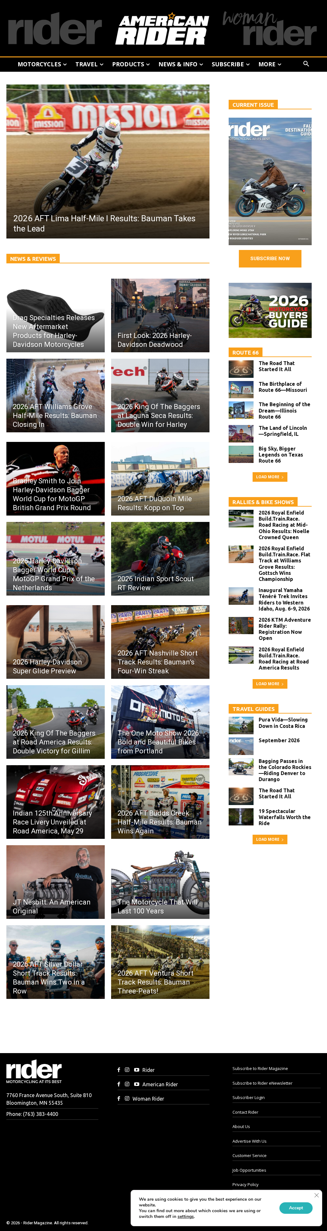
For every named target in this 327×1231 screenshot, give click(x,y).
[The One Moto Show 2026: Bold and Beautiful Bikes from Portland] (160, 722)
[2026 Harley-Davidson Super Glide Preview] (55, 642)
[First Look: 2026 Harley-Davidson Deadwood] (160, 315)
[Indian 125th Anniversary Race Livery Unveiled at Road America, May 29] (55, 802)
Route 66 (245, 352)
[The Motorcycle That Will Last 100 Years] (160, 882)
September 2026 (279, 740)
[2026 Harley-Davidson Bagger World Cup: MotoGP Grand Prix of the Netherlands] (55, 559)
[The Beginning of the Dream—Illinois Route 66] (241, 410)
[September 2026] (241, 746)
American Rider (160, 1084)
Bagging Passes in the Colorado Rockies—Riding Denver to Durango (285, 770)
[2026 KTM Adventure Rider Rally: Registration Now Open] (241, 625)
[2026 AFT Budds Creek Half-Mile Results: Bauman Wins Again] (160, 802)
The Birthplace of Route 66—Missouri (283, 387)
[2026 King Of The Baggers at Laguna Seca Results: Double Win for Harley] (160, 395)
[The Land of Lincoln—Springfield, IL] (241, 434)
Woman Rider (148, 1099)
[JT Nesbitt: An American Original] (55, 882)
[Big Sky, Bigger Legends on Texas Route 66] (241, 454)
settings (186, 1217)
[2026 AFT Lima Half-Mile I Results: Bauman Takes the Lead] (107, 161)
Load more (267, 477)
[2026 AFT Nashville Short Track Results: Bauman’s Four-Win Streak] (160, 642)
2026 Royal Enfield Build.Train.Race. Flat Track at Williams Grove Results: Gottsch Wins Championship (284, 564)
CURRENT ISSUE (253, 105)
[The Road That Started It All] (241, 369)
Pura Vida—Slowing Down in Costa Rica (283, 723)
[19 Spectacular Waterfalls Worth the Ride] (241, 817)
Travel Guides (253, 709)
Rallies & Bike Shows (263, 502)
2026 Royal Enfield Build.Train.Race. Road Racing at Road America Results (284, 659)
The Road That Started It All (277, 366)
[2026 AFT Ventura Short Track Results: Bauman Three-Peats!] (160, 962)
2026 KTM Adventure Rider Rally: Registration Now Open (285, 629)
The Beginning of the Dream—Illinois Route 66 (284, 410)
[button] (306, 64)
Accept (296, 1208)
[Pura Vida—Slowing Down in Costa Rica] (241, 725)
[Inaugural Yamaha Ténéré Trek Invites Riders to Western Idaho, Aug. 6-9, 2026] (241, 596)
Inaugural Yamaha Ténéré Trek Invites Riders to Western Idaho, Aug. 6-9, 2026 (284, 599)
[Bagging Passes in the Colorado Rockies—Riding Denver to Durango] (241, 767)
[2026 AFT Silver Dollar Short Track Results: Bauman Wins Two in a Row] (55, 962)
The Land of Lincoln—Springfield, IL (283, 431)
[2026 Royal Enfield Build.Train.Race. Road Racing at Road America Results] (241, 655)
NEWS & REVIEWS (33, 259)
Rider (148, 1070)
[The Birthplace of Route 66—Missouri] (241, 390)
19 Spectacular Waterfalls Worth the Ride (285, 817)
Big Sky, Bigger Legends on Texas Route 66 (281, 455)
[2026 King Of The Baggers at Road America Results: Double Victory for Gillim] (55, 722)
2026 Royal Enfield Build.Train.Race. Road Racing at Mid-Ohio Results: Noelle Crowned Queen (284, 525)
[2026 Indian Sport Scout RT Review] (160, 559)
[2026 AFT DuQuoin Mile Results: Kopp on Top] (160, 479)
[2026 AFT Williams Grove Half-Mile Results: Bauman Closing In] (55, 395)
